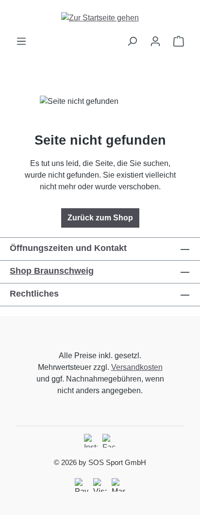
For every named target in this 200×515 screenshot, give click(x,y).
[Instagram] (91, 441)
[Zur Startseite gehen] (100, 18)
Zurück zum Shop (100, 218)
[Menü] (21, 41)
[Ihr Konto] (155, 41)
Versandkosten (137, 367)
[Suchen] (132, 41)
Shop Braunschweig (52, 271)
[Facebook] (109, 441)
